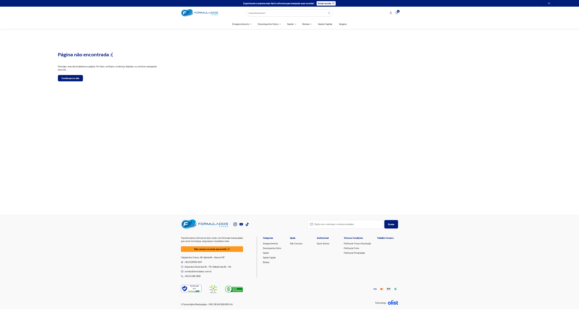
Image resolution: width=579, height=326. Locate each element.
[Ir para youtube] (241, 224)
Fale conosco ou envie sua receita (210, 249)
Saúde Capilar (325, 23)
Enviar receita (324, 3)
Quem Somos (323, 243)
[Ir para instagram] (235, 224)
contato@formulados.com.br (198, 271)
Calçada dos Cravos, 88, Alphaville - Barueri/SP (203, 257)
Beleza (305, 23)
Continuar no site (70, 78)
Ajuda (292, 238)
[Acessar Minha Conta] (390, 14)
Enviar (391, 224)
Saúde (290, 23)
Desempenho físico (268, 23)
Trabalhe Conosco (385, 238)
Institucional (323, 238)
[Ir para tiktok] (247, 224)
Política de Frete (351, 248)
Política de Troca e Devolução (357, 243)
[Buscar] (329, 13)
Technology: (381, 303)
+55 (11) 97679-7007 (193, 262)
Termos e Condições (353, 238)
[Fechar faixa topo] (547, 3)
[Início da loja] (199, 13)
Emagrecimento (240, 23)
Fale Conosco (296, 243)
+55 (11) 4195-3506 (193, 276)
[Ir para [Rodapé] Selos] (213, 289)
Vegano (343, 23)
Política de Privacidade (354, 253)
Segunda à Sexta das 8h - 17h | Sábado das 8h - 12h (208, 266)
